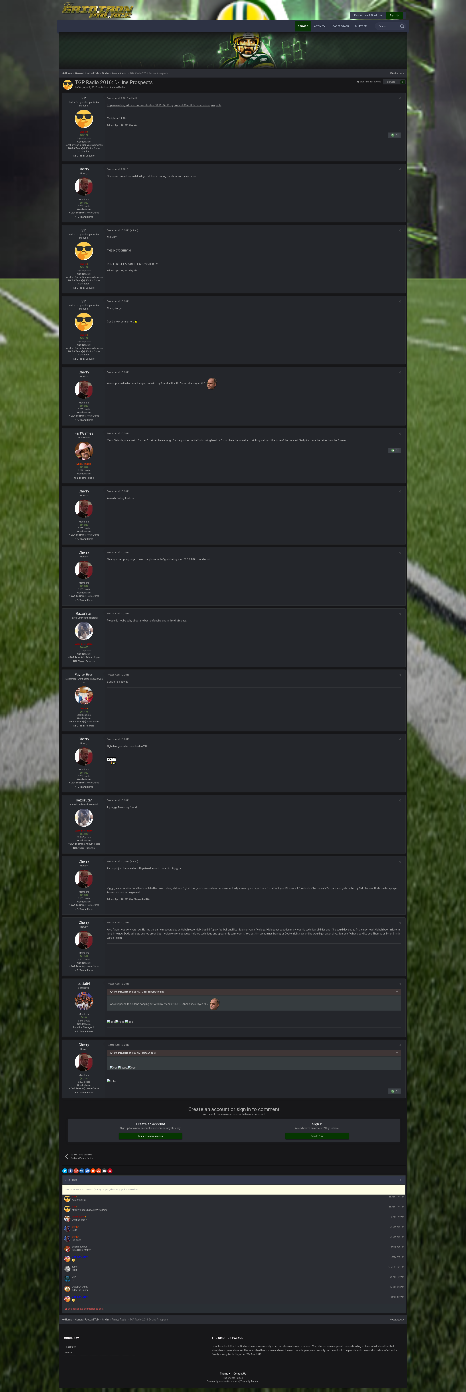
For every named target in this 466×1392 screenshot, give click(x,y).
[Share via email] (104, 1170)
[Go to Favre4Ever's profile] (84, 695)
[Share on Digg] (81, 1170)
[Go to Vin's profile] (68, 85)
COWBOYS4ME (80, 1286)
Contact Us (240, 1373)
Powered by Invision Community (223, 1381)
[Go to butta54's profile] (84, 1001)
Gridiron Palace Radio (112, 87)
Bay (74, 1276)
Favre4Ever (84, 674)
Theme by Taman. (249, 1381)
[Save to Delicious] (87, 1170)
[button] (394, 50)
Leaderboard (340, 26)
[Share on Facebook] (70, 1170)
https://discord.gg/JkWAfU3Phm (89, 1210)
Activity (319, 26)
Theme (224, 1373)
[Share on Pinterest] (109, 1170)
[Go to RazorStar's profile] (84, 631)
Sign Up (394, 15)
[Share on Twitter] (64, 1170)
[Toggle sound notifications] (401, 1180)
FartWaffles (84, 433)
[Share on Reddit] (93, 1170)
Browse (303, 26)
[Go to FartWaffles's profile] (84, 450)
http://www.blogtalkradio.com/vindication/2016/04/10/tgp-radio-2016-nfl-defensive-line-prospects (164, 105)
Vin (80, 87)
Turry (74, 1266)
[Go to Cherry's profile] (84, 186)
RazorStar (84, 613)
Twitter (68, 1352)
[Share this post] (400, 98)
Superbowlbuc (79, 1246)
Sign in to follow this (370, 81)
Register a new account (151, 1136)
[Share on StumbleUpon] (98, 1170)
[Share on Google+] (76, 1170)
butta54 (84, 983)
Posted (117, 98)
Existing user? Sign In (366, 15)
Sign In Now (317, 1136)
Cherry (84, 169)
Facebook (70, 1346)
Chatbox (361, 26)
